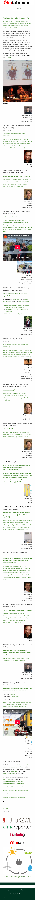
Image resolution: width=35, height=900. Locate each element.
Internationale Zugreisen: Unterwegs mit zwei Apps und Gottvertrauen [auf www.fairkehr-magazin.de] (16, 515)
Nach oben (6, 808)
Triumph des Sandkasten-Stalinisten (13, 610)
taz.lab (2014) (13, 97)
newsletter (24, 894)
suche (4, 898)
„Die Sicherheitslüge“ (9, 390)
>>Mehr (10, 57)
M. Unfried (24, 786)
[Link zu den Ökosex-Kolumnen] (17, 842)
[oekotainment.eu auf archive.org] (12, 398)
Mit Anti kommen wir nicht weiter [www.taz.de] (16, 176)
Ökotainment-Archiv (13, 790)
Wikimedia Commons (9, 773)
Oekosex (13, 786)
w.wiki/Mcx (17, 878)
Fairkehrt (4, 786)
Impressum (6, 805)
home (28, 890)
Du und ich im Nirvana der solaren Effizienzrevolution (14, 797)
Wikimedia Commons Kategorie (13, 314)
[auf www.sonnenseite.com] (11, 470)
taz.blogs (16, 890)
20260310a (7, 400)
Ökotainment (18, 786)
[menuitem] (4, 890)
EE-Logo (20, 876)
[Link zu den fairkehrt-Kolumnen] (17, 835)
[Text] (26, 529)
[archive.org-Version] (22, 437)
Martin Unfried (17, 299)
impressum (10, 890)
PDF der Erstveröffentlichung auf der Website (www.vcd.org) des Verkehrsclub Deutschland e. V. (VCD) (17, 434)
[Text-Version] (27, 398)
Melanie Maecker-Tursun (17, 767)
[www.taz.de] (28, 610)
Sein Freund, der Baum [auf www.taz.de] (14, 217)
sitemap (30, 894)
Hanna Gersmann (24, 301)
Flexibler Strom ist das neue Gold (17, 18)
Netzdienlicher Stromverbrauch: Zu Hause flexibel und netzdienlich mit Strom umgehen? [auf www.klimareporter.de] (17, 560)
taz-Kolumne (5, 790)
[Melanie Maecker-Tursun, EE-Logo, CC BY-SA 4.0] (17, 860)
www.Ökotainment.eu (23, 790)
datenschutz (6, 894)
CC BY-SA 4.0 (14, 771)
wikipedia (22, 890)
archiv (4, 890)
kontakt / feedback (15, 894)
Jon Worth (12, 694)
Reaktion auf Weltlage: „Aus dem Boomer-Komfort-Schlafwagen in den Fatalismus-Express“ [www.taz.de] (17, 653)
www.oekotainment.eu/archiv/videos (13, 783)
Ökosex (8, 786)
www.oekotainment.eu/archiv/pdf (13, 781)
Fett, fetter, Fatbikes (8, 429)
